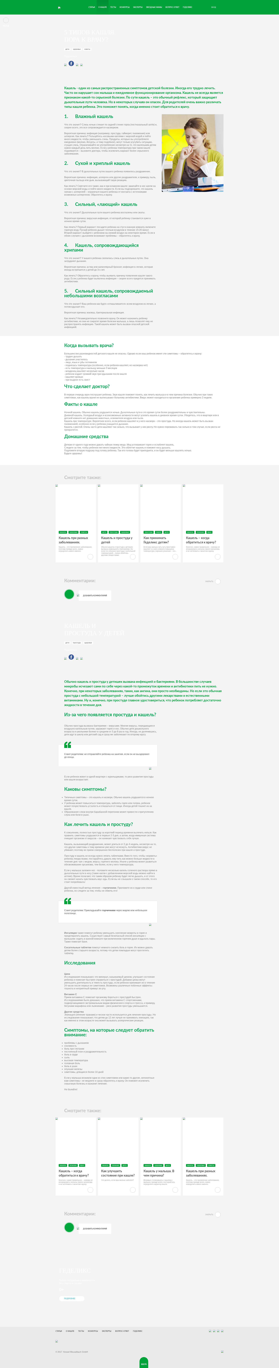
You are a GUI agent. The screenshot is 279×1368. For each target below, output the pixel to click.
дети (67, 49)
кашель (63, 532)
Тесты (81, 1331)
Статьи (91, 7)
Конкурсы (125, 7)
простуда (114, 532)
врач (209, 532)
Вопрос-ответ (172, 7)
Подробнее (69, 1298)
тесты (113, 7)
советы (87, 49)
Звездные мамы (154, 7)
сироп (158, 532)
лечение (200, 532)
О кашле (102, 7)
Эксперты (138, 7)
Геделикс (187, 7)
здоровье (77, 49)
